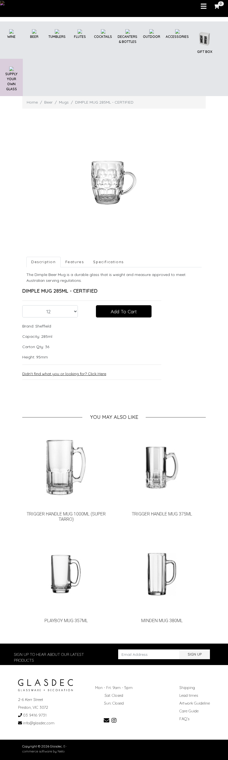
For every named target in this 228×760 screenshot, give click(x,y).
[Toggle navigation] (203, 6)
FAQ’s (184, 718)
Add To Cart (124, 311)
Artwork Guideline (194, 703)
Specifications (108, 262)
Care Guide (189, 710)
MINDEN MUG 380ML (162, 620)
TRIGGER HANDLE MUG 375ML (162, 514)
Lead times (188, 695)
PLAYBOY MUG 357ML (66, 620)
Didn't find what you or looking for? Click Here (64, 373)
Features (74, 262)
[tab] (43, 262)
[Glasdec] (45, 684)
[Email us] (106, 720)
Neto (61, 751)
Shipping (187, 687)
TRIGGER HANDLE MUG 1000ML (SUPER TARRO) (66, 516)
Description (43, 262)
